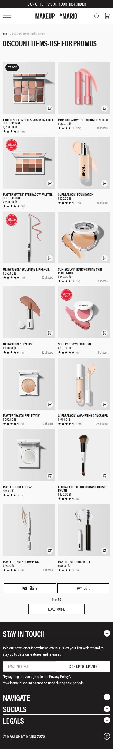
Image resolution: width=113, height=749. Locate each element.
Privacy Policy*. (60, 676)
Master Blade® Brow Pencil (22, 561)
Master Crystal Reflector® (21, 415)
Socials (15, 708)
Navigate (16, 697)
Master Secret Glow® (17, 486)
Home (6, 33)
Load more (56, 609)
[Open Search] (96, 16)
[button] (50, 108)
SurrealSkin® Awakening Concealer (83, 415)
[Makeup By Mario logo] (56, 16)
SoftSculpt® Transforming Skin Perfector (80, 270)
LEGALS (13, 720)
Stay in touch (24, 633)
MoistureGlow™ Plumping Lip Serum (83, 119)
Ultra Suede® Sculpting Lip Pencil (26, 269)
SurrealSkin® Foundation (75, 194)
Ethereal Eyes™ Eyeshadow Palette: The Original (28, 121)
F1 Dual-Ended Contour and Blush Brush (82, 488)
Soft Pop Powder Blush (74, 344)
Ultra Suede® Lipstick (17, 344)
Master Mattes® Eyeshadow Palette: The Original (28, 196)
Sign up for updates (83, 666)
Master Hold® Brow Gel (74, 561)
